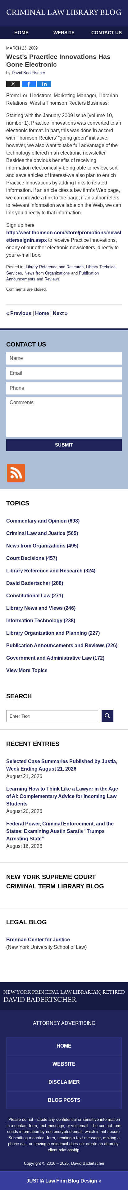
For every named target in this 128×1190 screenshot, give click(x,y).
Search (107, 716)
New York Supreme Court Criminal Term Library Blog (55, 881)
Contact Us (106, 32)
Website (64, 32)
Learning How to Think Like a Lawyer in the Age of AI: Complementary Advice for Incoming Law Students (62, 796)
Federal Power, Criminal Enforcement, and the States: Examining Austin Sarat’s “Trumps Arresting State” (60, 831)
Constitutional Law (34, 595)
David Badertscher (34, 583)
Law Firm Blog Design (61, 1180)
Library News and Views (40, 608)
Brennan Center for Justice (38, 939)
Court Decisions (31, 558)
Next (60, 313)
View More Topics (27, 670)
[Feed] (15, 473)
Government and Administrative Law (55, 658)
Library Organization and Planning (53, 633)
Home (21, 32)
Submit (64, 444)
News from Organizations (47, 273)
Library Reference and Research (55, 267)
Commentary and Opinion (43, 520)
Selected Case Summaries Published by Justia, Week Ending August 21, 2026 (61, 765)
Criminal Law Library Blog (64, 13)
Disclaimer (64, 1082)
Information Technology (40, 620)
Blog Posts (64, 1100)
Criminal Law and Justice (42, 533)
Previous (18, 313)
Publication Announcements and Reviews (61, 645)
